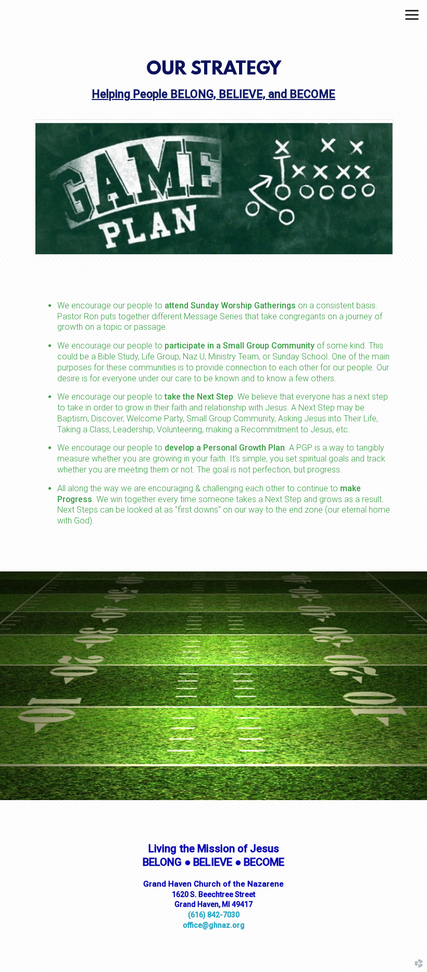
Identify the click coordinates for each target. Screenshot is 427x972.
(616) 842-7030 (214, 915)
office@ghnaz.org (214, 925)
